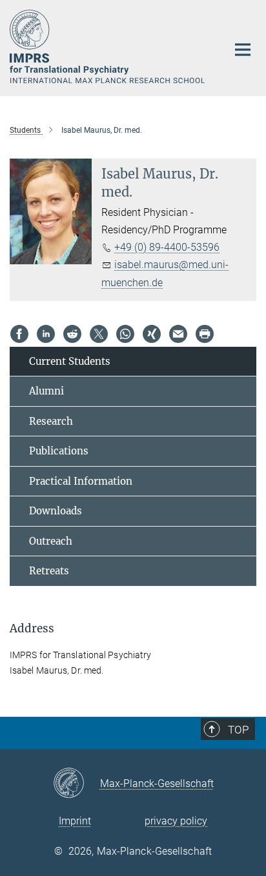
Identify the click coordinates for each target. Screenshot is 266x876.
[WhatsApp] (125, 334)
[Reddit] (72, 334)
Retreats (49, 571)
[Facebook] (19, 334)
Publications (58, 451)
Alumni (46, 391)
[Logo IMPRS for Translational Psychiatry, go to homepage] (109, 46)
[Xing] (151, 334)
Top (238, 729)
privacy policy (176, 821)
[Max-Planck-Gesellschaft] (76, 783)
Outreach (50, 541)
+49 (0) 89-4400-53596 (167, 247)
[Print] (204, 334)
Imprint (75, 821)
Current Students (69, 361)
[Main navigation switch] (243, 50)
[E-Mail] (178, 334)
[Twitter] (98, 334)
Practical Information (80, 481)
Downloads (55, 511)
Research (51, 421)
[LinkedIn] (46, 334)
